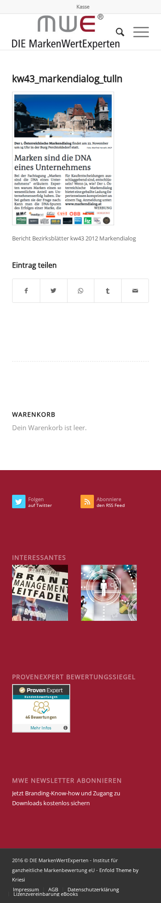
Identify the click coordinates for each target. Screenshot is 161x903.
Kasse (82, 6)
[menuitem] (83, 6)
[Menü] (136, 32)
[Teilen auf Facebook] (26, 290)
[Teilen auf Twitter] (53, 290)
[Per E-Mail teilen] (135, 290)
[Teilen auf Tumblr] (107, 290)
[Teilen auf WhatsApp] (81, 290)
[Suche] (115, 32)
